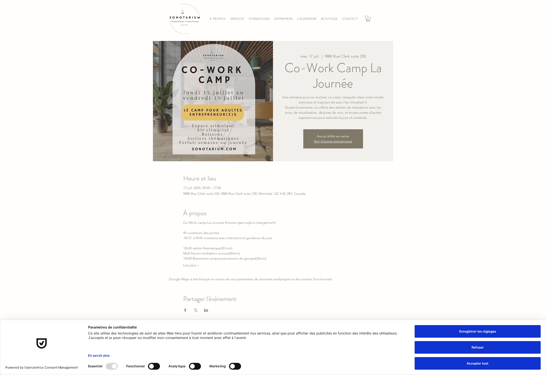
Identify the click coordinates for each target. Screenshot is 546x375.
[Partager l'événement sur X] (196, 310)
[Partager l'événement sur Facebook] (185, 310)
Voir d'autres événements (333, 141)
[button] (237, 19)
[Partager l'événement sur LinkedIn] (206, 310)
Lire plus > (191, 265)
